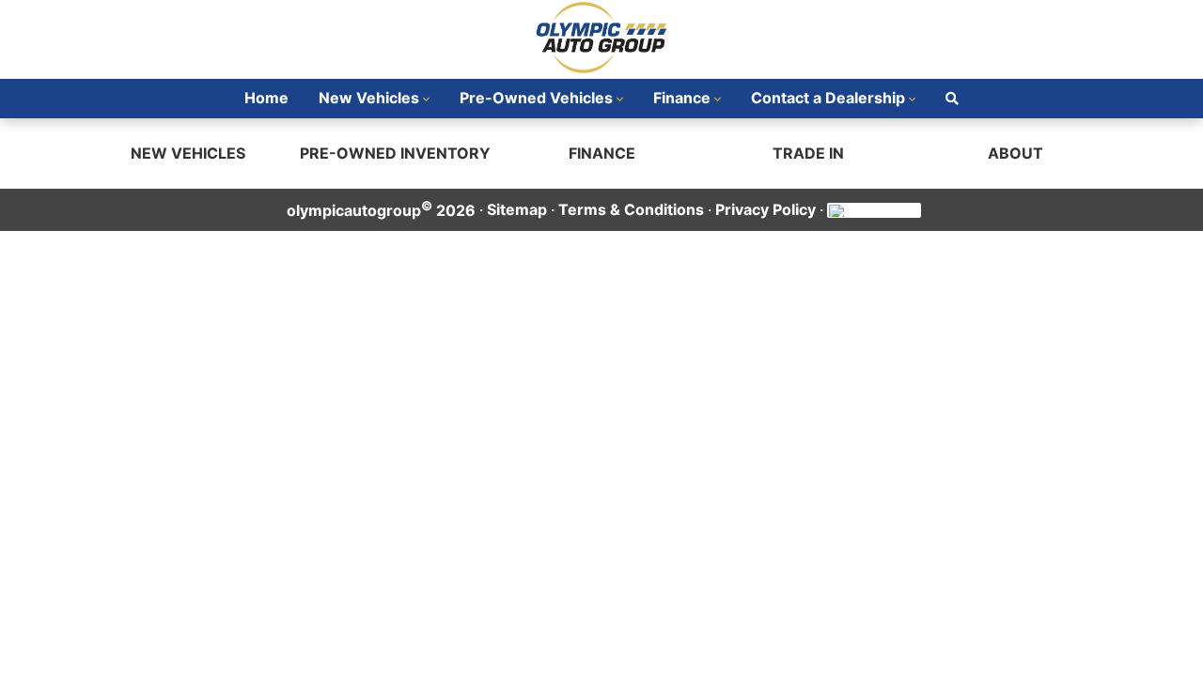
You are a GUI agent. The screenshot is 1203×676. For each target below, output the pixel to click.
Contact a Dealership (828, 97)
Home (266, 97)
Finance (682, 97)
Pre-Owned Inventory (395, 153)
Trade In (808, 153)
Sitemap (517, 209)
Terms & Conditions (631, 209)
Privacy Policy (765, 209)
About (1015, 153)
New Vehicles (369, 97)
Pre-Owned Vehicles (536, 97)
